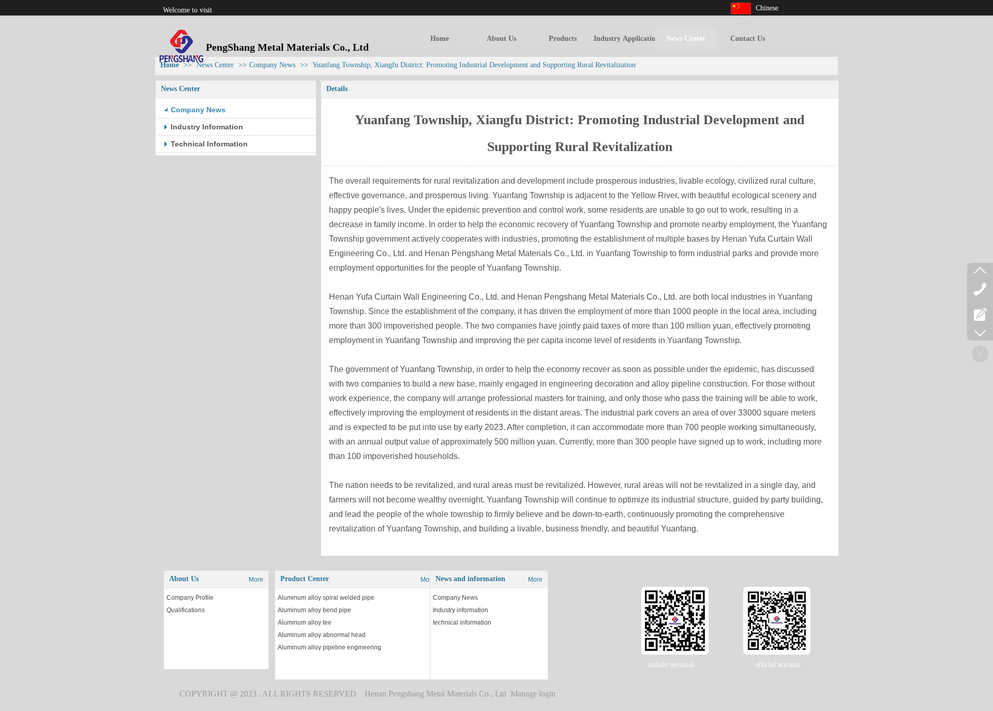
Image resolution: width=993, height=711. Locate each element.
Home (169, 65)
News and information (470, 579)
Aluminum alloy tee (305, 622)
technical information (462, 622)
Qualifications (186, 610)
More (256, 579)
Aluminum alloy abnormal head (322, 635)
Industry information (460, 610)
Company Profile (190, 597)
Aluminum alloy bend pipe (314, 610)
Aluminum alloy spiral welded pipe (326, 597)
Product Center (304, 579)
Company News (455, 597)
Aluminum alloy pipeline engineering (329, 647)
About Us (184, 579)
